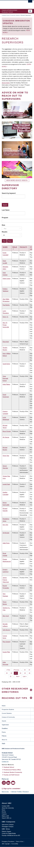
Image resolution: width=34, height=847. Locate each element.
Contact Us (5, 761)
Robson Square (6, 831)
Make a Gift (5, 816)
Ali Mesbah (6, 533)
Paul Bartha (6, 305)
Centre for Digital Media (9, 833)
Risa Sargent (6, 641)
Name (5, 247)
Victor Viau (6, 455)
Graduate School (5, 15)
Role (3, 225)
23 (25, 670)
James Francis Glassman (6, 580)
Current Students (7, 713)
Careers (4, 814)
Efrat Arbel (6, 341)
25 (7, 673)
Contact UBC (6, 806)
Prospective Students (15, 15)
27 (16, 673)
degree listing (6, 83)
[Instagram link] (4, 783)
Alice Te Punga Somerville (6, 325)
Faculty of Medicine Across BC (11, 835)
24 (30, 670)
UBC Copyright (6, 843)
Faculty (23, 247)
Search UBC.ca (6, 818)
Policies (4, 736)
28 (21, 673)
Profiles (19, 791)
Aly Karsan (6, 437)
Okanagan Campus (7, 826)
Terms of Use (19, 841)
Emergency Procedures (8, 841)
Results (4, 232)
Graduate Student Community (13, 772)
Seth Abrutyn (6, 630)
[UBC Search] (30, 2)
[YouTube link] (13, 783)
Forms (4, 732)
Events (4, 812)
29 (25, 673)
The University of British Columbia (12, 3)
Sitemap (13, 791)
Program (5, 217)
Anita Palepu (6, 384)
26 (12, 673)
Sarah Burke (6, 364)
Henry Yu (5, 317)
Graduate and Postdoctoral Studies (17, 749)
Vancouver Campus (8, 824)
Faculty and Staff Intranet (11, 775)
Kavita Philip (6, 652)
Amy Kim (5, 524)
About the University (8, 808)
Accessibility (14, 843)
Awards (4, 721)
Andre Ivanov (7, 278)
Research (26, 791)
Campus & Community (8, 717)
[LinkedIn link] (8, 783)
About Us (4, 739)
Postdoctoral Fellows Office (12, 769)
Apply (3, 743)
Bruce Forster (7, 431)
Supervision (5, 724)
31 (11, 676)
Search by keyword (9, 193)
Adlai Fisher (6, 543)
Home (3, 705)
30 (30, 673)
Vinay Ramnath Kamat (5, 378)
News (3, 810)
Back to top (5, 791)
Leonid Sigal (6, 484)
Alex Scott (6, 616)
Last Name (5, 210)
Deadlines (5, 728)
